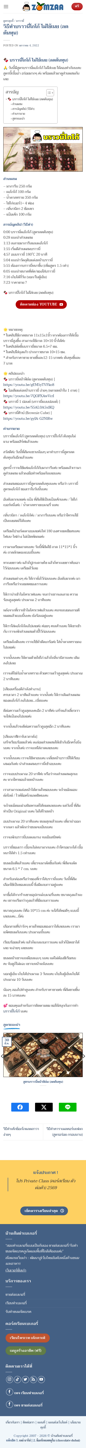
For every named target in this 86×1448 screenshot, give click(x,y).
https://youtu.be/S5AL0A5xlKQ (28, 407)
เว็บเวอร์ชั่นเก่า (16, 1270)
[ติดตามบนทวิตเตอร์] (25, 1379)
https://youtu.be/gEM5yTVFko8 (28, 385)
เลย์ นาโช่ (25, 1440)
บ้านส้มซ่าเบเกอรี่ (62, 1436)
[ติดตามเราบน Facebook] (9, 1391)
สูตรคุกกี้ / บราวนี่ (13, 21)
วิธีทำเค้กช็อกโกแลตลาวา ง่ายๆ (21, 1132)
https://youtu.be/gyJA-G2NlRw (28, 419)
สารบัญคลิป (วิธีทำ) (23, 109)
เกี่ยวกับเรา (13, 1422)
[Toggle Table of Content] (48, 92)
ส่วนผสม (17, 104)
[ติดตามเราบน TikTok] (17, 1379)
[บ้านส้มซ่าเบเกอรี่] (43, 6)
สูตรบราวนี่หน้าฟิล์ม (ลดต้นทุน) (43, 1082)
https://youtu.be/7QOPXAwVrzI (28, 396)
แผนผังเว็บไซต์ (57, 1422)
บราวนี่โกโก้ (11, 1011)
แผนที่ (41, 1422)
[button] (6, 6)
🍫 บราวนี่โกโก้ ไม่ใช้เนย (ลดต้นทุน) (30, 99)
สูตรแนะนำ (18, 118)
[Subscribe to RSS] (33, 1379)
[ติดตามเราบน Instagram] (9, 1379)
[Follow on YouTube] (41, 1379)
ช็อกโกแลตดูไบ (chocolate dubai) (58, 1440)
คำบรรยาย (18, 114)
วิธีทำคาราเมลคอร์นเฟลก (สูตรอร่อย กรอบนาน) (65, 1132)
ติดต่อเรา (28, 1422)
